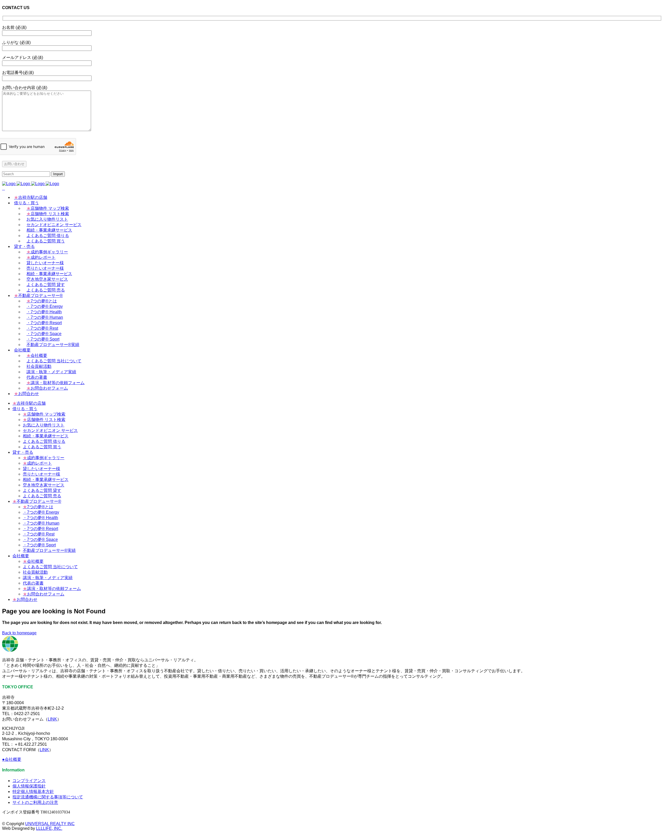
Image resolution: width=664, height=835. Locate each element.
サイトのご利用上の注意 (35, 802)
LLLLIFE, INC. (49, 828)
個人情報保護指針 (29, 786)
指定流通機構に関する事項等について (47, 797)
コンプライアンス (29, 780)
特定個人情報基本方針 (33, 791)
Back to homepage (19, 633)
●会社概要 (11, 759)
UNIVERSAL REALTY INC (50, 824)
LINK (52, 719)
